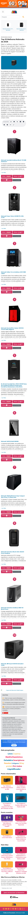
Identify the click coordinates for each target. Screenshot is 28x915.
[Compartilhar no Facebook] (14, 121)
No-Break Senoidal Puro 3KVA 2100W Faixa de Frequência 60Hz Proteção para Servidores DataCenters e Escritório (14, 385)
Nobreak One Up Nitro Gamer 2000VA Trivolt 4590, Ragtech (12, 328)
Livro (10, 753)
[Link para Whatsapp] (22, 908)
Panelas (7, 763)
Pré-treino (17, 766)
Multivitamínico (14, 757)
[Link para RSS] (18, 908)
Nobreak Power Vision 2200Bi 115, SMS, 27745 (12, 216)
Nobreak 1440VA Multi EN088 (9, 441)
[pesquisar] (24, 17)
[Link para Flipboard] (20, 908)
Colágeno (15, 763)
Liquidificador (14, 769)
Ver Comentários (16, 180)
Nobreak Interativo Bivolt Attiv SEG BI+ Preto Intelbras (12, 552)
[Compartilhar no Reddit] (7, 124)
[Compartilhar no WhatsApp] (11, 121)
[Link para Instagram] (10, 908)
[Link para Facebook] (13, 908)
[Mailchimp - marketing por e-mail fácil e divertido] (14, 898)
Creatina (16, 753)
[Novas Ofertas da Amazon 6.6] (14, 3)
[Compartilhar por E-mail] (10, 124)
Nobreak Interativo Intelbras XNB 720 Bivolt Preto (12, 608)
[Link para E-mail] (15, 908)
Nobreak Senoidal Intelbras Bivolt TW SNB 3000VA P (13, 160)
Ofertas (4, 176)
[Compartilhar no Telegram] (23, 121)
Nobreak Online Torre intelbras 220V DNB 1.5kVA (13, 272)
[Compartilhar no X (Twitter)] (17, 121)
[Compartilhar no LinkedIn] (20, 121)
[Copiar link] (13, 124)
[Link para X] (8, 908)
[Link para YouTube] (6, 908)
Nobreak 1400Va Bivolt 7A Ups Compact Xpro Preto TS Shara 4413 (13, 496)
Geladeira (8, 760)
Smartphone (18, 760)
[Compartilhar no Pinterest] (4, 124)
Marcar (14, 745)
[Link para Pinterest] (3, 908)
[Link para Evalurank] (24, 908)
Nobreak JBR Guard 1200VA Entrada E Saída (12, 664)
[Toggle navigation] (3, 11)
